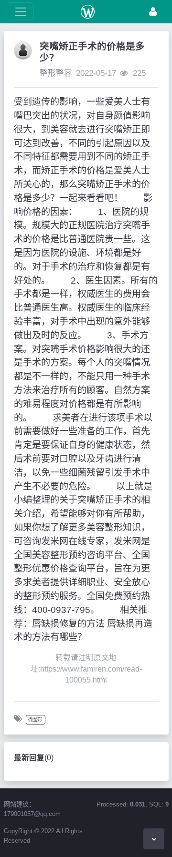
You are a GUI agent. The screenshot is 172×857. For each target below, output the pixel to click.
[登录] (152, 11)
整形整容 (56, 73)
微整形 (35, 719)
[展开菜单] (21, 11)
